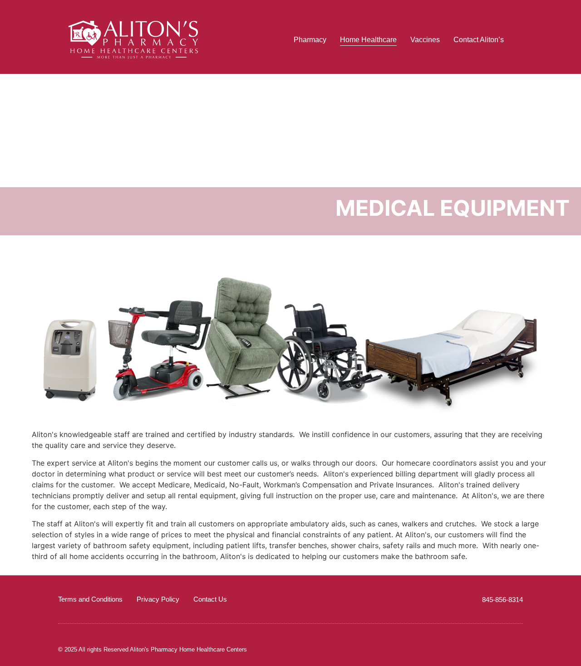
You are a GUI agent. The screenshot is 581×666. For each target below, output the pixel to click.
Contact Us (210, 599)
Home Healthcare (368, 40)
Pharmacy (310, 40)
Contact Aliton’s (478, 40)
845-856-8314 (502, 599)
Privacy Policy (158, 599)
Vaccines (425, 40)
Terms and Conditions (90, 599)
